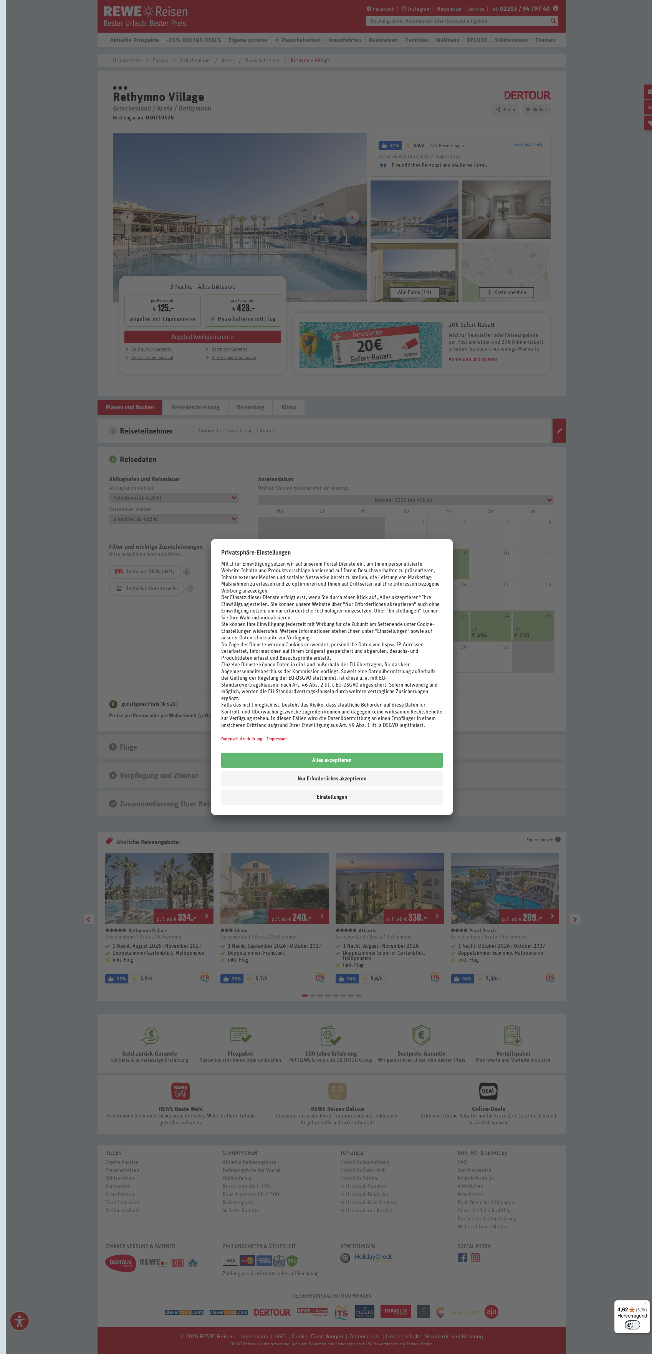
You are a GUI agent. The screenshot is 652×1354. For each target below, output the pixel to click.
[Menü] (645, 1304)
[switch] (632, 1324)
